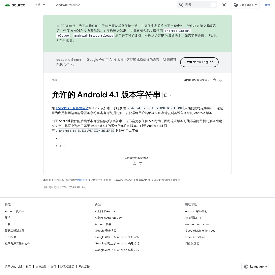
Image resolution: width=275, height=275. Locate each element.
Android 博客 (103, 224)
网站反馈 (84, 266)
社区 (28, 266)
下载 (7, 224)
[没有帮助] (220, 80)
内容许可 (82, 180)
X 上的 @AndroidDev (108, 217)
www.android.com (197, 224)
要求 (7, 217)
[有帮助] (214, 80)
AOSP (55, 80)
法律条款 (41, 266)
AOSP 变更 (64, 40)
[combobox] (197, 4)
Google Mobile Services (200, 230)
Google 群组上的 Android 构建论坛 (117, 243)
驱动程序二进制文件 (17, 243)
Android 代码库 (14, 211)
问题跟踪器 (192, 243)
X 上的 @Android (106, 211)
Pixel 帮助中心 (194, 217)
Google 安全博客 (105, 230)
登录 (267, 5)
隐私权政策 (67, 266)
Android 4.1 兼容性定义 (72, 108)
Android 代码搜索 (68, 5)
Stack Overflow (195, 237)
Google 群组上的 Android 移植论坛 (117, 250)
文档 (38, 5)
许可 (53, 266)
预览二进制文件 (15, 230)
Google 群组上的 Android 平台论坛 (117, 237)
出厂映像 (10, 237)
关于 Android (13, 266)
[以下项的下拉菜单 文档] (45, 5)
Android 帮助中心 (196, 211)
